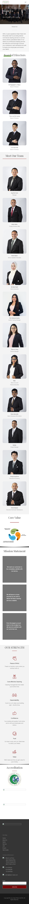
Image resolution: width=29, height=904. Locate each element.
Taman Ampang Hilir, (9, 862)
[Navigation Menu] (25, 2)
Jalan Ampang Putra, (10, 860)
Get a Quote (5, 850)
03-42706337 (9, 867)
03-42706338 (9, 869)
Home (4, 838)
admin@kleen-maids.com (11, 875)
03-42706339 (7, 871)
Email (4, 880)
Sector (4, 842)
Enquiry (4, 848)
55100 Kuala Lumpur (9, 864)
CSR (4, 846)
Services (5, 844)
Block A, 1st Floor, (10, 858)
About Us (5, 840)
